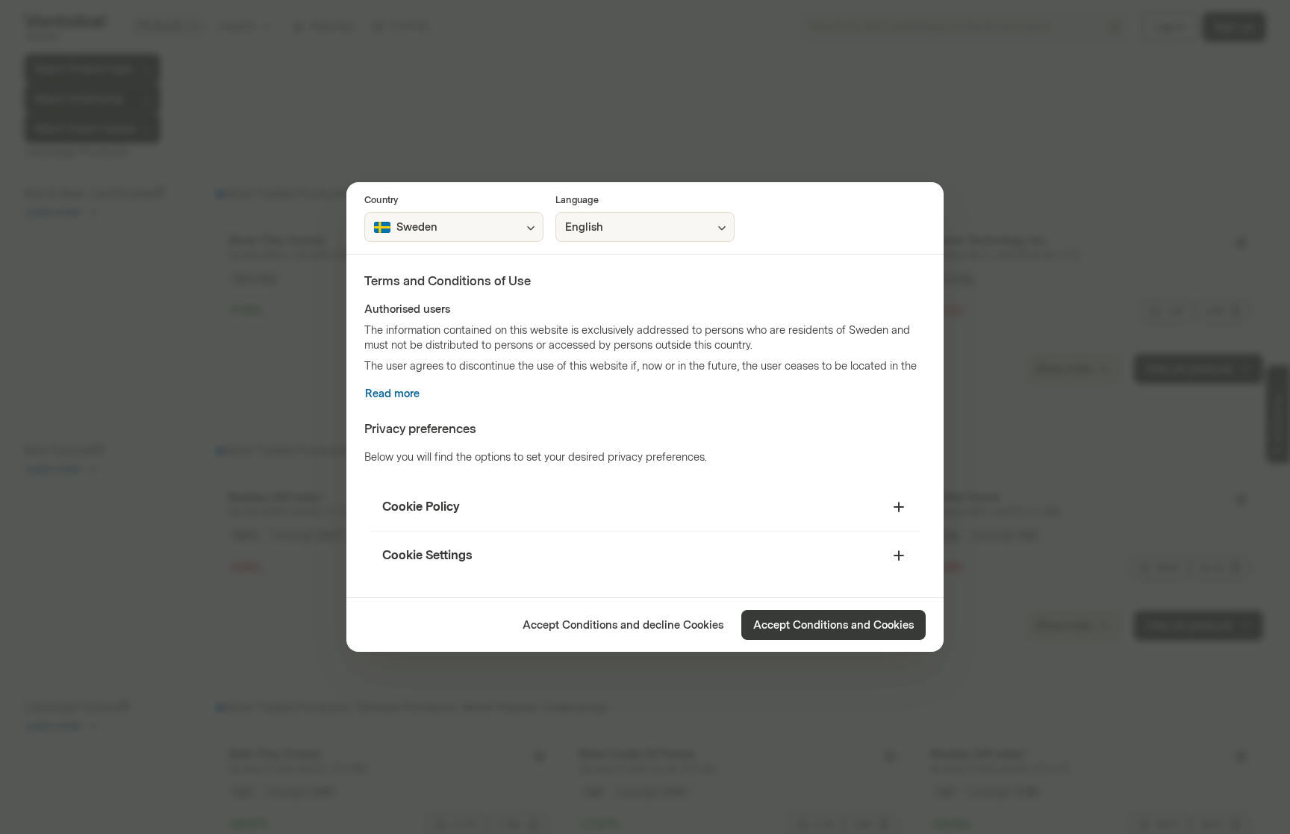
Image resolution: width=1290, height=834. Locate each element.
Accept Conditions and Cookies (833, 625)
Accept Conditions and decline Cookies (623, 625)
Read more (392, 394)
